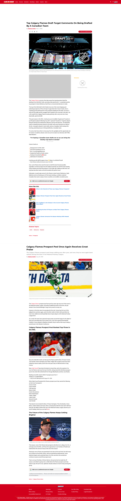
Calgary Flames (35, 100)
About (30, 489)
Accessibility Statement (35, 494)
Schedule (26, 1)
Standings (32, 1)
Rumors (21, 1)
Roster (37, 1)
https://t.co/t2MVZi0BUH (36, 376)
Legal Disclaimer (88, 491)
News (16, 1)
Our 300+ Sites (75, 489)
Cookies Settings (62, 494)
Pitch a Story (32, 491)
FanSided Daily (87, 489)
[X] (110, 1)
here (48, 409)
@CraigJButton (39, 151)
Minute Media (22, 497)
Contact (60, 489)
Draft (31, 229)
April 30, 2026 (49, 162)
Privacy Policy (49, 491)
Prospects (42, 229)
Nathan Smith (32, 28)
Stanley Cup (36, 229)
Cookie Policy (74, 491)
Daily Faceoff (35, 368)
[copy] (37, 31)
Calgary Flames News (38, 479)
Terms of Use (61, 491)
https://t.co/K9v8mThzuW (56, 160)
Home (30, 235)
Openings (48, 489)
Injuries (42, 1)
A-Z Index (48, 494)
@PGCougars (41, 160)
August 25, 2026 (48, 378)
